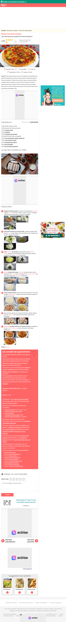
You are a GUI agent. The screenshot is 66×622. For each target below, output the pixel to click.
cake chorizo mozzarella (12, 416)
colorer (9, 252)
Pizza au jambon (21, 84)
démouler (18, 276)
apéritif (27, 367)
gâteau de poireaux (14, 427)
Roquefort (8, 80)
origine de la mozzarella (21, 399)
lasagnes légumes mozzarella (13, 411)
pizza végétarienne (14, 454)
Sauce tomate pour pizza (13, 82)
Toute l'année (27, 86)
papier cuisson (31, 274)
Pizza (21, 80)
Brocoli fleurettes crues (11, 88)
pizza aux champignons (16, 466)
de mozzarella (9, 144)
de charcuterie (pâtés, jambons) (14, 138)
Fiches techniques (41, 603)
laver (10, 213)
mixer (17, 255)
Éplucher (35, 211)
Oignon (34, 78)
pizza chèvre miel (14, 464)
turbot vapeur (10, 429)
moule (13, 274)
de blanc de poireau (11, 134)
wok (9, 233)
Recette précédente (10, 541)
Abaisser (21, 272)
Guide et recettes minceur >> (15, 1)
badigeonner (12, 294)
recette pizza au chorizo (12, 463)
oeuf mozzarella (9, 413)
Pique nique (20, 86)
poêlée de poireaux (8, 431)
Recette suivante (30, 541)
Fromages (23, 76)
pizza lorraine (13, 456)
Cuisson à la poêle (27, 80)
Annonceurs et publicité (10, 614)
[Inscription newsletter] (53, 230)
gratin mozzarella (9, 410)
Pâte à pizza (4, 86)
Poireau (3, 80)
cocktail (9, 376)
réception (5, 384)
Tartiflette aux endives (21, 589)
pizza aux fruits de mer (15, 461)
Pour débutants (31, 76)
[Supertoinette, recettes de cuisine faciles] (3, 5)
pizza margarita (13, 459)
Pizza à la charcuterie (25, 30)
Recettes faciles (11, 603)
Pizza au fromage (30, 84)
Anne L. (8, 347)
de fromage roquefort (11, 146)
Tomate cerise (15, 80)
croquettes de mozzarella (12, 415)
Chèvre (22, 82)
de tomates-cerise (10, 140)
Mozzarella (29, 78)
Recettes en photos (12, 30)
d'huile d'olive (9, 130)
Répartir (11, 315)
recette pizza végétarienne (12, 457)
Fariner (6, 272)
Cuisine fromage (12, 86)
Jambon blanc (22, 78)
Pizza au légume (12, 84)
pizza (4, 365)
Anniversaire (4, 84)
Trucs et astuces (55, 603)
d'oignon (7, 132)
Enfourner (7, 326)
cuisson (9, 328)
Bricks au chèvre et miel (34, 589)
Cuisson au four (17, 76)
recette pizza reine (10, 452)
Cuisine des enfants (29, 82)
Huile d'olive (14, 78)
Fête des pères (8, 76)
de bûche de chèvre (11, 142)
